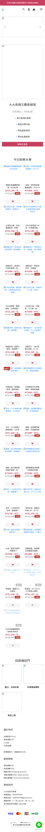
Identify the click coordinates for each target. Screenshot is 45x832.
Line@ (6, 742)
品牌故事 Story (10, 736)
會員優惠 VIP (9, 739)
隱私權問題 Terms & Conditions (17, 778)
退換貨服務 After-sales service (16, 774)
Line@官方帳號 (10, 791)
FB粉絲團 (7, 745)
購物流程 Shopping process (15, 771)
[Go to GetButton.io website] (39, 829)
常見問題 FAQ (9, 768)
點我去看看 (23, 144)
